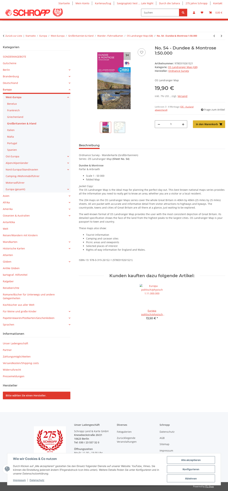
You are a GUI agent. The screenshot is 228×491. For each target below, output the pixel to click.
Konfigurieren (191, 469)
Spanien (12, 149)
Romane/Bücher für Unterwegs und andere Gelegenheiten (29, 296)
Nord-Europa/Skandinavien (22, 169)
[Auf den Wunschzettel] (142, 52)
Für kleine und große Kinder (20, 311)
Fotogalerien (124, 431)
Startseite (64, 3)
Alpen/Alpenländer (17, 163)
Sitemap (164, 444)
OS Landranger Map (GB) (183, 67)
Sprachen (8, 324)
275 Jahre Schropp (197, 3)
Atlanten (8, 255)
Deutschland (10, 83)
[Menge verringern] (159, 124)
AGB (162, 438)
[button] (194, 12)
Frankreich (13, 110)
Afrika (6, 202)
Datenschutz (37, 480)
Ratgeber (8, 281)
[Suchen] (183, 12)
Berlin (6, 69)
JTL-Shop (209, 486)
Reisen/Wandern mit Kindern (20, 235)
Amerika (8, 209)
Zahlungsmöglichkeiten (17, 356)
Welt (5, 228)
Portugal (12, 143)
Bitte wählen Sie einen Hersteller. (26, 395)
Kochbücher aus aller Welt (18, 304)
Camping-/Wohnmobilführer (23, 176)
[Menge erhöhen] (183, 124)
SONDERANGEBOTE (14, 56)
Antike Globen (11, 268)
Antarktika (9, 222)
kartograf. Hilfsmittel (15, 274)
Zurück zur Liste (13, 35)
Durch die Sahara (169, 3)
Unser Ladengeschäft (15, 343)
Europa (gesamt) (15, 189)
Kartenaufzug (103, 3)
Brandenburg (11, 76)
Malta (10, 136)
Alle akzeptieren (191, 459)
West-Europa (13, 97)
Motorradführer (15, 182)
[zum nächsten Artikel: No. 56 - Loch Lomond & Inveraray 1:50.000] (221, 36)
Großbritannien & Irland (21, 123)
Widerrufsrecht (12, 369)
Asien (6, 196)
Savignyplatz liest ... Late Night (135, 3)
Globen (7, 261)
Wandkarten (10, 242)
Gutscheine (9, 63)
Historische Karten (14, 248)
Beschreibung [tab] (89, 145)
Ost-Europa (12, 156)
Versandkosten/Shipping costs (21, 363)
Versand (182, 96)
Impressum (19, 480)
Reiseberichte (11, 288)
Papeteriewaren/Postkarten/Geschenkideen (29, 318)
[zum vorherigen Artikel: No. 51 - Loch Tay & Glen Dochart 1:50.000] (214, 36)
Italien (11, 130)
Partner (7, 350)
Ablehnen (191, 478)
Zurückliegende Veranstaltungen (127, 439)
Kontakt (217, 3)
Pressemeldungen (13, 376)
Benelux (12, 103)
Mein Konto (82, 3)
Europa (7, 89)
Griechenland (15, 117)
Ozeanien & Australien (16, 215)
